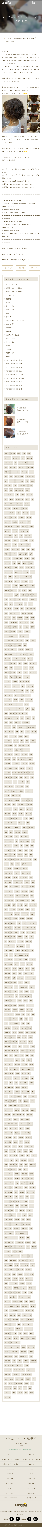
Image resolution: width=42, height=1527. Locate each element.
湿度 (31, 563)
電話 (31, 1274)
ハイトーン (26, 750)
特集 (29, 1028)
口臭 (29, 996)
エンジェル (20, 909)
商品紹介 (21, 1032)
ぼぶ (6, 1083)
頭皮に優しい (23, 1356)
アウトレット (8, 836)
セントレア (29, 700)
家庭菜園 (24, 1174)
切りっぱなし (8, 536)
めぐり (24, 1037)
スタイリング (17, 868)
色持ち (19, 1361)
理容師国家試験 (23, 554)
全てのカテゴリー (11, 284)
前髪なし (7, 545)
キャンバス (33, 905)
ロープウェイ (14, 932)
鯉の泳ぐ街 (19, 1383)
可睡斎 (7, 1101)
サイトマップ (31, 1498)
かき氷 (32, 572)
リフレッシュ (30, 1370)
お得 (27, 691)
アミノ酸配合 (19, 1242)
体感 (18, 1315)
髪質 (15, 1388)
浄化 (26, 1165)
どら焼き (19, 850)
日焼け (24, 1215)
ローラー (16, 1338)
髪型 (28, 453)
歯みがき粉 (23, 996)
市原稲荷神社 (13, 622)
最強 (13, 563)
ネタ (16, 1192)
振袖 (13, 978)
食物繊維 (7, 1046)
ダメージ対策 (19, 1379)
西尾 (6, 599)
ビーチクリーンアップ (24, 1297)
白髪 (18, 526)
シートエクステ (9, 1014)
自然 (21, 1165)
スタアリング (31, 1338)
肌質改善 (7, 759)
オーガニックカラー (21, 1233)
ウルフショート (26, 873)
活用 (23, 1060)
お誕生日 (13, 1169)
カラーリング (16, 686)
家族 (6, 1151)
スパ (11, 1083)
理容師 (16, 595)
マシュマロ (30, 1005)
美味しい (13, 590)
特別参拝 (13, 1101)
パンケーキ (29, 791)
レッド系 (29, 964)
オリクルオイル (9, 1329)
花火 (16, 536)
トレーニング (15, 549)
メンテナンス (16, 763)
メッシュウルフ (14, 1069)
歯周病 (26, 991)
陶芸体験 (19, 937)
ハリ (31, 1019)
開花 (22, 1055)
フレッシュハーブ (16, 1224)
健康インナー (8, 1197)
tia (17, 1210)
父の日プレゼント (10, 526)
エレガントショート (10, 823)
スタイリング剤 (31, 932)
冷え (6, 1297)
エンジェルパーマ (10, 709)
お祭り (31, 891)
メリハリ (17, 873)
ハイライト (14, 567)
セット (31, 1206)
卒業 (6, 1069)
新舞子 (32, 1101)
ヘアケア (13, 517)
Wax (29, 545)
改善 (17, 859)
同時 (17, 732)
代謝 (6, 722)
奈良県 (7, 928)
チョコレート (22, 1260)
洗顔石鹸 (18, 1096)
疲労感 (31, 1083)
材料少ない (22, 1005)
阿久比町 (22, 918)
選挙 (27, 741)
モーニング (18, 959)
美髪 (28, 823)
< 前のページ (8, 268)
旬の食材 (7, 1374)
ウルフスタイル (9, 1183)
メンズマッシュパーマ (27, 1069)
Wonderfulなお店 (17, 773)
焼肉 (21, 1142)
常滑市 (7, 472)
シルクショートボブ (21, 713)
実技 (31, 554)
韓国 (31, 1151)
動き (33, 709)
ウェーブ (7, 522)
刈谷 (33, 900)
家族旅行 (30, 1178)
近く (12, 1247)
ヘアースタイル (24, 531)
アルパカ (7, 1251)
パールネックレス (10, 1306)
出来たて (20, 1269)
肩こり (19, 1000)
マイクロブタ (18, 604)
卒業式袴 (22, 768)
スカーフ (16, 741)
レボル (16, 1265)
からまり (23, 1320)
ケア (26, 1392)
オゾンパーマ (19, 260)
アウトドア (8, 1137)
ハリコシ (17, 722)
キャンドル (29, 1269)
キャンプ (33, 640)
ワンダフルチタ (29, 1146)
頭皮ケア (32, 1301)
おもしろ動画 (8, 1192)
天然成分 (30, 654)
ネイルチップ (8, 1174)
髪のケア (29, 1114)
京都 (21, 777)
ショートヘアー (16, 508)
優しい (19, 654)
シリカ (25, 1333)
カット (8, 302)
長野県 (7, 1247)
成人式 (34, 732)
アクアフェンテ (9, 1379)
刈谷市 (26, 618)
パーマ (12, 481)
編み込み (18, 677)
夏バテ (29, 1219)
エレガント (8, 868)
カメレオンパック (28, 1324)
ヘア (14, 485)
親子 (17, 1160)
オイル (20, 982)
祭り (28, 782)
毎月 (6, 909)
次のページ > (34, 268)
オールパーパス (9, 950)
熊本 (11, 955)
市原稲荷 (7, 905)
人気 (27, 481)
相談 (13, 1392)
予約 (20, 1101)
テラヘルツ (8, 1338)
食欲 (31, 1356)
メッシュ (27, 504)
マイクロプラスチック (11, 636)
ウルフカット (23, 877)
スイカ (18, 599)
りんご (16, 836)
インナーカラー (9, 494)
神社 (11, 476)
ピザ (12, 1160)
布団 (6, 713)
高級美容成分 (17, 1288)
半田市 (31, 818)
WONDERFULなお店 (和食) (14, 360)
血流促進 (17, 1092)
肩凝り (7, 1324)
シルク (17, 577)
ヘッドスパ (8, 741)
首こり (13, 1037)
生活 (30, 1124)
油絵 (26, 905)
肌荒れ (18, 1060)
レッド (20, 736)
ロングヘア (23, 522)
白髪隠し (7, 1028)
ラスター (16, 1119)
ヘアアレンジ (19, 481)
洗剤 (31, 581)
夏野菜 (10, 577)
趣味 (31, 1000)
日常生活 (9, 349)
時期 (27, 1055)
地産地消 (26, 1361)
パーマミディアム (9, 513)
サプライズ (20, 709)
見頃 (32, 1055)
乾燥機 (12, 713)
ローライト (8, 700)
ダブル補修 (31, 1051)
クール (24, 886)
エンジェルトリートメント (12, 1256)
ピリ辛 (24, 1178)
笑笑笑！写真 (10, 353)
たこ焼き (24, 832)
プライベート (13, 1155)
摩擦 (31, 877)
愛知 (6, 1315)
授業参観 (21, 1137)
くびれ (25, 668)
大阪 (27, 786)
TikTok (22, 1210)
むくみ (7, 1037)
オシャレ (7, 727)
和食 (19, 823)
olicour (29, 1283)
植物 (32, 777)
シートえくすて (9, 1233)
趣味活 (13, 923)
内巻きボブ (18, 750)
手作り (13, 631)
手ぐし (23, 859)
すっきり (7, 659)
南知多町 (17, 914)
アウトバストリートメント (12, 1347)
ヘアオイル (14, 1019)
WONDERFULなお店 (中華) (14, 367)
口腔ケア (30, 1320)
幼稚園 (25, 1151)
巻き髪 (7, 859)
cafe (11, 604)
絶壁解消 (14, 522)
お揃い (23, 759)
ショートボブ (22, 467)
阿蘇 (6, 955)
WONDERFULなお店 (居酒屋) (15, 378)
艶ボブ (15, 809)
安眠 (16, 1083)
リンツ (7, 663)
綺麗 (11, 668)
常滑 (13, 618)
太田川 (32, 914)
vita (12, 1210)
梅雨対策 (22, 1192)
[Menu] (38, 2)
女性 (18, 453)
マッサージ (17, 1078)
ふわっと (17, 754)
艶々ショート (8, 581)
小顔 (23, 1014)
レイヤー (18, 818)
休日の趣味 (25, 1110)
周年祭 (24, 950)
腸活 (28, 549)
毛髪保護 (30, 1183)
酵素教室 (30, 467)
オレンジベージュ (14, 613)
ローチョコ (8, 882)
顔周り (7, 855)
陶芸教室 (16, 846)
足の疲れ (12, 1315)
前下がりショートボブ (11, 768)
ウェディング (13, 1283)
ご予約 (18, 950)
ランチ (28, 490)
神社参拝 (7, 973)
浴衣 (33, 558)
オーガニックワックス (11, 1124)
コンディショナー (10, 946)
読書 (11, 722)
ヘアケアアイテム (14, 1023)
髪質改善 (9, 299)
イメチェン (8, 782)
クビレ (13, 850)
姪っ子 (13, 1215)
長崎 (6, 1055)
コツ (6, 481)
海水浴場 (17, 928)
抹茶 (16, 987)
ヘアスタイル (16, 458)
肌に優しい (13, 1297)
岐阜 (6, 476)
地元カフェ (28, 536)
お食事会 (7, 814)
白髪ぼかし (19, 1329)
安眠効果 (17, 1110)
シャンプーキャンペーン (22, 900)
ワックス (7, 563)
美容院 (7, 1210)
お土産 (13, 855)
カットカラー (8, 1178)
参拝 (6, 622)
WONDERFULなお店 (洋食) (14, 364)
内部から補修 (8, 745)
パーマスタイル (16, 795)
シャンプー (18, 572)
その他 (8, 356)
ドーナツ (27, 982)
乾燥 (26, 855)
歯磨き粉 (32, 1165)
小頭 (28, 1014)
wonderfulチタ (9, 1242)
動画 (32, 1078)
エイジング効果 (26, 1133)
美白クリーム (8, 987)
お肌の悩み (13, 1260)
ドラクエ (7, 1279)
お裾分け (20, 649)
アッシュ (24, 800)
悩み (30, 1388)
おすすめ (24, 472)
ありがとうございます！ (21, 955)
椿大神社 (7, 1114)
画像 (34, 1242)
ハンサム (13, 554)
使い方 (31, 1064)
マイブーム (33, 1187)
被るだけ (33, 1110)
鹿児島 (25, 827)
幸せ (33, 882)
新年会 (28, 969)
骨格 (33, 1014)
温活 (12, 1201)
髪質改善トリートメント (11, 718)
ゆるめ (24, 590)
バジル (7, 1224)
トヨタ (17, 1055)
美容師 (30, 1037)
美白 (25, 1096)
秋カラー (13, 663)
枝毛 (26, 1019)
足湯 (17, 1201)
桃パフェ (19, 1365)
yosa (32, 1197)
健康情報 (9, 328)
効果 (13, 804)
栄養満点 (7, 1361)
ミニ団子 (13, 1333)
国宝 (12, 777)
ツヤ (25, 1388)
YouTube (7, 1032)
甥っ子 (7, 1215)
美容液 (30, 613)
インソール (13, 736)
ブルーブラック (9, 732)
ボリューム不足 (15, 1342)
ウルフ (32, 513)
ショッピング (8, 754)
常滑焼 (13, 937)
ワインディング (30, 476)
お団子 (7, 590)
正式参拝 (7, 763)
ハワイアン (14, 918)
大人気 (14, 545)
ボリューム (15, 1028)
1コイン (13, 1324)
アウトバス (22, 517)
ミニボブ (26, 627)
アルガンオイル (25, 1119)
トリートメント (11, 306)
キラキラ (7, 1274)
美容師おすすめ (26, 1315)
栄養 (26, 937)
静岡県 (17, 1073)
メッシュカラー (30, 567)
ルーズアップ (26, 695)
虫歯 (21, 991)
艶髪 (6, 467)
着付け (20, 1146)
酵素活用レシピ (11, 338)
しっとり (26, 1046)
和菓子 (25, 818)
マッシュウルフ (31, 923)
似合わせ (24, 599)
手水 (22, 732)
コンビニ (30, 1260)
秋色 (6, 613)
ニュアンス (15, 540)
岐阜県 (21, 700)
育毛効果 (17, 1133)
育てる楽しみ (26, 1224)
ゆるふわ (29, 494)
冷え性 (31, 1333)
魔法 (25, 645)
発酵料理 (33, 1361)
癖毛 (31, 855)
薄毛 (12, 1292)
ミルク (7, 1320)
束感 (16, 1356)
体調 (13, 1361)
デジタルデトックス (19, 1370)
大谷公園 (17, 1064)
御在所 (7, 932)
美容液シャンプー (17, 1301)
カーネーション (20, 1247)
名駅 (31, 850)
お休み (14, 969)
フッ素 (7, 1169)
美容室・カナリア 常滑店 (14, 292)
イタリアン (25, 914)
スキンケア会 (30, 1192)
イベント (30, 950)
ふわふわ (24, 763)
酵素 (33, 549)
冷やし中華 (8, 1228)
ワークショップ (18, 882)
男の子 (19, 1151)
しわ (18, 1215)
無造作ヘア (23, 586)
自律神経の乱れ (9, 1087)
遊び (15, 1137)
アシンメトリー (9, 1060)
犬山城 (7, 777)
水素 (20, 1333)
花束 (6, 668)
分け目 (26, 1383)
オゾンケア (8, 1370)
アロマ (23, 494)
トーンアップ (13, 1128)
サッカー (17, 1219)
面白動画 (22, 1283)
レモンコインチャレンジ (16, 1310)
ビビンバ (32, 987)
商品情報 (9, 331)
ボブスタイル (24, 836)
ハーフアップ (18, 1187)
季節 (23, 1219)
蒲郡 (29, 595)
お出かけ (9, 346)
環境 (13, 905)
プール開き (24, 540)
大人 (32, 691)
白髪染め (7, 686)
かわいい (23, 1051)
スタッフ (7, 618)
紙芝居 (7, 991)
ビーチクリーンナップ (15, 1105)
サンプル (23, 1183)
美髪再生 (7, 1010)
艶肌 (17, 1206)
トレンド (30, 463)
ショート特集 (25, 1092)
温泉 (32, 846)
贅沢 (20, 663)
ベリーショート (22, 485)
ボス (32, 622)
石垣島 (26, 846)
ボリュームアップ (10, 691)
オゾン (26, 736)
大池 (6, 1096)
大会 (6, 499)
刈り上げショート (24, 681)
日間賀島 (17, 1174)
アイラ (7, 1160)
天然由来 (30, 1352)
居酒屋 (7, 918)
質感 (22, 718)
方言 (11, 1055)
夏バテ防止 (17, 1228)
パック (31, 1201)
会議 (33, 969)
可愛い (25, 508)
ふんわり (7, 540)
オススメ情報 (10, 324)
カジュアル (19, 896)
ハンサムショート (17, 558)
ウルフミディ (8, 873)
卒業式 (7, 645)
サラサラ (33, 741)
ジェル (7, 1187)
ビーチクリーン (24, 636)
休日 (11, 490)
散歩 (6, 677)
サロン (31, 472)
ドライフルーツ (9, 786)
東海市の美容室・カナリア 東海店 (14, 248)
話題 (6, 604)
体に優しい (32, 959)
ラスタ (34, 1155)
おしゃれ (23, 1028)
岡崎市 (12, 1165)
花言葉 (34, 1247)
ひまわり (22, 1155)
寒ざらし (11, 1383)
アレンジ (7, 681)
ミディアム (8, 485)
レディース (31, 1347)
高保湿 (7, 1292)
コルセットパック (30, 978)
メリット (28, 718)
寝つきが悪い (23, 1083)
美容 (17, 1183)
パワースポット (19, 476)
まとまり (7, 586)
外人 (33, 909)
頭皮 (30, 590)
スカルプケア (22, 463)
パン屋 (29, 517)
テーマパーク (8, 572)
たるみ (21, 1197)
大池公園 (24, 891)
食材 (28, 1023)
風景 (6, 1155)
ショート (7, 458)
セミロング (8, 608)
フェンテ (23, 1338)
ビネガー (17, 891)
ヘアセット (8, 1119)
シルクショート (24, 622)
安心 (20, 1388)
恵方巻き (14, 1010)
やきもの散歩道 (16, 1114)
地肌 (20, 1046)
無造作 (7, 554)
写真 (13, 1274)
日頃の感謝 (8, 1142)
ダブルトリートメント (11, 1238)
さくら (31, 773)
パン (33, 841)
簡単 (29, 522)
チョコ (30, 659)
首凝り (25, 1000)
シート (14, 1046)
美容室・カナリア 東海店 (9, 260)
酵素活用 (28, 941)
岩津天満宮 (25, 1306)
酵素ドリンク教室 (10, 1051)
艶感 (23, 549)
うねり (28, 909)
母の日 (15, 1142)
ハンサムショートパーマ (19, 659)
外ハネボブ (20, 640)
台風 (27, 640)
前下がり (32, 763)
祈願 (28, 1238)
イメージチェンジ (26, 577)
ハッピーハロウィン (10, 649)
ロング (32, 481)
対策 (27, 1197)
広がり (18, 1292)
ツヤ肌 (27, 1128)
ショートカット (21, 804)
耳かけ (27, 499)
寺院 (34, 859)
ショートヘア (26, 722)
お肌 (6, 1260)
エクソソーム (8, 959)
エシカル (24, 581)
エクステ (29, 1010)
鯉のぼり (26, 1101)
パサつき (19, 855)
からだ (14, 973)
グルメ (7, 818)
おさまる (25, 513)
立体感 (21, 567)
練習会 (30, 804)
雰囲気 (31, 1392)
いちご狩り (22, 782)
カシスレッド (8, 964)
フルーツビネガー (15, 886)
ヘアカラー (27, 677)
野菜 (23, 923)
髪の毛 (26, 704)
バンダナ (19, 631)
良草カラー (27, 260)
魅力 (6, 490)
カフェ (12, 599)
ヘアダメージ (8, 914)
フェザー (27, 882)
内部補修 (23, 1352)
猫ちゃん (27, 1242)
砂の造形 (28, 1137)
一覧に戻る (21, 268)
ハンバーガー (28, 1329)
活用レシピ (12, 941)
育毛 (34, 1379)
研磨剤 (7, 1000)
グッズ (21, 1279)
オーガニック (22, 545)
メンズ (27, 777)
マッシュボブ (24, 1265)
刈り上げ (14, 681)
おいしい (7, 531)
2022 (21, 536)
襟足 (25, 773)
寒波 (6, 736)
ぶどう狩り (20, 941)
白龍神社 (7, 877)
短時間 (7, 982)
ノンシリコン (8, 595)
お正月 (17, 864)
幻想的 (30, 1215)
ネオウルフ (18, 668)
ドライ (32, 1265)
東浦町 (7, 937)
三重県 (7, 850)
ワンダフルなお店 (10, 791)
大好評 (29, 1060)
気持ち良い (25, 1078)
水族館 (7, 627)
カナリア (7, 1146)
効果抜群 (13, 982)
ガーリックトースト (10, 1269)
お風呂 (25, 959)
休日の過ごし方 (19, 490)
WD (28, 946)
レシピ (22, 932)
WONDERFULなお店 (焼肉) (14, 382)
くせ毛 (24, 1347)
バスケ (24, 1073)
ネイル (25, 1169)
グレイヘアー (8, 750)
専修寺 (26, 896)
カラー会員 (20, 691)
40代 (23, 453)
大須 (26, 850)
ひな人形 (7, 1301)
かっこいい (8, 1078)
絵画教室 (29, 918)
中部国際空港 (23, 987)
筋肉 (18, 1037)
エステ (7, 1201)
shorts (14, 1032)
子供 (17, 494)
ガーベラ (24, 1256)
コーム (13, 1000)
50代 (6, 1352)
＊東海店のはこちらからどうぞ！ (18, 184)
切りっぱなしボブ (30, 608)
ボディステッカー (30, 1032)
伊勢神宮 (29, 759)
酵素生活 (22, 1010)
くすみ (7, 1342)
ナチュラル (31, 586)
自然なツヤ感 (8, 1356)
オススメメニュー (28, 973)
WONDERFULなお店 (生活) (14, 385)
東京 (12, 864)
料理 (20, 973)
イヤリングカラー (10, 704)
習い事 (7, 923)
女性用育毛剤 (14, 1320)
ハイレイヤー (23, 1124)
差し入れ (17, 832)
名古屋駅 (13, 1005)
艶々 (23, 686)
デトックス (24, 1201)
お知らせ (21, 969)
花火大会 (27, 558)
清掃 (13, 727)
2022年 (31, 540)
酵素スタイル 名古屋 (12, 335)
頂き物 (25, 663)
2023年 (28, 732)
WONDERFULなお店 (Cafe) (14, 371)
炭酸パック (20, 978)
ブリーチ (19, 704)
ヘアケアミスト (14, 1352)
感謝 (20, 1169)
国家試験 (23, 595)
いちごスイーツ (21, 727)
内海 (22, 608)
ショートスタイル (10, 504)
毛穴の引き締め (9, 1206)
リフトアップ (8, 1092)
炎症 (12, 1041)
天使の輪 (25, 572)
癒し (12, 645)
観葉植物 (19, 1274)
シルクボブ (33, 663)
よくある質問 (10, 342)
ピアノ (30, 1292)
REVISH (7, 795)
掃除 (18, 1306)
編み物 (7, 1005)
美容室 (13, 453)
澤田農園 (23, 1160)
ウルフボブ (30, 686)
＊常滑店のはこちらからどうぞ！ (18, 187)
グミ (26, 1187)
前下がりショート (27, 864)
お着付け (7, 978)
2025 (32, 991)
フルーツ (12, 909)
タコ (32, 1383)
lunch (6, 864)
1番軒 (26, 1274)
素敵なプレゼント (10, 654)
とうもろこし (16, 1374)
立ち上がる (24, 1206)
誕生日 (27, 709)
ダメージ (19, 1392)
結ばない (21, 814)
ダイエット (23, 1041)
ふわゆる (14, 586)
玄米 (18, 923)
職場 (19, 1324)
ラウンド (14, 877)
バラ (28, 1247)
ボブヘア (17, 581)
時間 (6, 886)
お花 (28, 1155)
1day (32, 1046)
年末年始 (7, 969)
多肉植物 (18, 645)
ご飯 (30, 485)
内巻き (19, 513)
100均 (11, 499)
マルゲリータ (8, 891)
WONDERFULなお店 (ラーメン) (15, 374)
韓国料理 (19, 618)
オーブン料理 (8, 1219)
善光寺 (15, 700)
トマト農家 (31, 886)
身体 (23, 1023)
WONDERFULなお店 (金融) (14, 389)
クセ (15, 782)
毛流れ (24, 526)
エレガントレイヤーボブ (28, 928)
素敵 (30, 800)
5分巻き (7, 549)
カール (7, 631)
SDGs (7, 313)
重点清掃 (7, 804)
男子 (29, 1073)
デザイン (7, 1392)
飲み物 (30, 1041)
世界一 (21, 1128)
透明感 (14, 814)
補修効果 (24, 1228)
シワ (16, 1197)
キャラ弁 (12, 1151)
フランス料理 (19, 786)
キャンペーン (8, 695)
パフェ (23, 964)
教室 (31, 754)
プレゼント (8, 809)
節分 (22, 741)
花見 (33, 1092)
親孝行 (31, 1174)
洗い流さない (20, 946)
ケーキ (16, 964)
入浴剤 (24, 613)
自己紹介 (27, 1142)
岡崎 (12, 859)
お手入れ (14, 531)
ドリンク (24, 754)
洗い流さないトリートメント (13, 827)
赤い (30, 1256)
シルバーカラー (9, 900)
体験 (6, 1165)
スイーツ (28, 814)
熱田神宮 (22, 1238)
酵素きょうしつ (9, 1073)
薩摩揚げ (31, 827)
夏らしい (29, 809)
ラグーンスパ (8, 1110)
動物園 (7, 567)
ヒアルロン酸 (8, 1133)
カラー (30, 604)
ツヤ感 (24, 1292)
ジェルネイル (19, 499)
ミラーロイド (10, 310)
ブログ (14, 1146)
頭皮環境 (28, 1379)
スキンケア (14, 991)
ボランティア (29, 1310)
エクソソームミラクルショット (16, 320)
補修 (6, 1283)
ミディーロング (9, 896)
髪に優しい (32, 1288)
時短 (6, 1128)
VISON (25, 868)
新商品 (18, 1014)
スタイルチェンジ (24, 841)
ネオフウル (26, 1105)
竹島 (34, 595)
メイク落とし (32, 1096)
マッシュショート (10, 640)
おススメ (19, 504)
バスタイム (8, 1388)
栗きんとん (29, 649)
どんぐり (27, 631)
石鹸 (13, 759)
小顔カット (33, 599)
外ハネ (7, 517)
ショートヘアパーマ (24, 745)
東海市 (7, 453)
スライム (14, 1279)
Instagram (29, 1210)
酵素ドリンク (31, 727)
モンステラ (8, 846)
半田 (12, 818)
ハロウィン (33, 672)
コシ (6, 1023)
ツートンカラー (9, 841)
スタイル (7, 1397)
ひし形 (29, 859)
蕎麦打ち (30, 1160)
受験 (26, 1301)
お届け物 (30, 526)
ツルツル (7, 773)
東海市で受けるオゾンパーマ (12, 254)
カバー (7, 1019)
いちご (12, 1096)
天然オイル (8, 1288)
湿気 (6, 1310)
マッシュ (7, 508)
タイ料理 (17, 1178)
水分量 (26, 1365)
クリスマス (18, 695)
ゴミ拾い (25, 563)
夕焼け (31, 937)
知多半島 (16, 608)
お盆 (31, 1228)
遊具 (11, 832)
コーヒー (33, 1306)
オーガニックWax (27, 1374)
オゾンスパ (19, 1251)
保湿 (21, 1019)
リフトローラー (9, 996)
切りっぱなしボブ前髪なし (12, 800)
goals (24, 1288)
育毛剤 (32, 618)
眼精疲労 (24, 1087)
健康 (24, 654)
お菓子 (12, 677)
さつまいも (29, 1279)
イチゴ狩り (20, 791)
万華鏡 (32, 627)
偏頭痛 (18, 1087)
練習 (31, 896)
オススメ (7, 558)
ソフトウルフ (8, 1064)
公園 (6, 832)
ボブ (23, 458)
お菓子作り (14, 627)
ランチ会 (22, 809)
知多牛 (7, 1333)
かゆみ (7, 1041)
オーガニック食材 (10, 1365)
